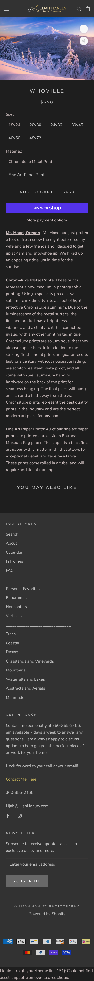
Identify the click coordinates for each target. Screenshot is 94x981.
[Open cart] (88, 8)
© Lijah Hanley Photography (46, 906)
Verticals (14, 616)
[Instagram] (20, 815)
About (11, 543)
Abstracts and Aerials (25, 688)
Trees (11, 634)
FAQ (10, 570)
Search (12, 534)
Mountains (15, 670)
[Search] (79, 9)
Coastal (12, 643)
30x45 (77, 125)
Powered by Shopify (47, 913)
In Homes (14, 561)
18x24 (14, 125)
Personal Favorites (23, 588)
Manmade (15, 697)
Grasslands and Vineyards (30, 661)
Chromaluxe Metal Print (30, 161)
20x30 (35, 125)
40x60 (14, 138)
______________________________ (38, 579)
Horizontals (16, 607)
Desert (12, 652)
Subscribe (27, 881)
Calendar (14, 552)
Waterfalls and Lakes (25, 679)
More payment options (47, 220)
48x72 (35, 138)
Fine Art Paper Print (26, 174)
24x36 (56, 125)
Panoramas (16, 597)
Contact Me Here (21, 779)
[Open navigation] (6, 9)
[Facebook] (8, 815)
